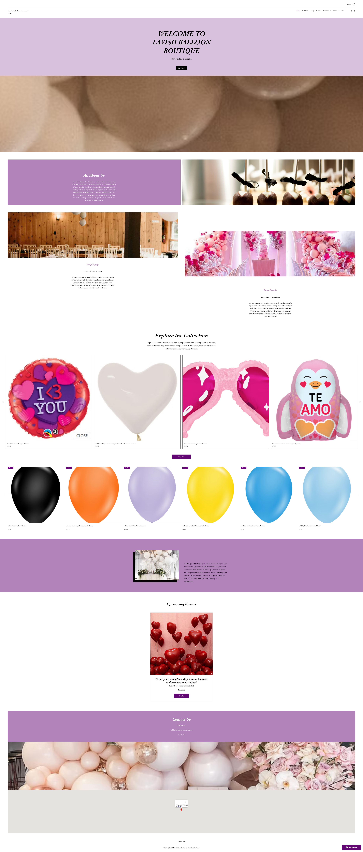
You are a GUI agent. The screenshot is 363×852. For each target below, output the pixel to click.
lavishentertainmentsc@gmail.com (181, 730)
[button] (354, 4)
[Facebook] (352, 11)
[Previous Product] (3, 402)
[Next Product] (360, 402)
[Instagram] (354, 11)
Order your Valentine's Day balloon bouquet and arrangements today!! (181, 681)
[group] (181, 402)
